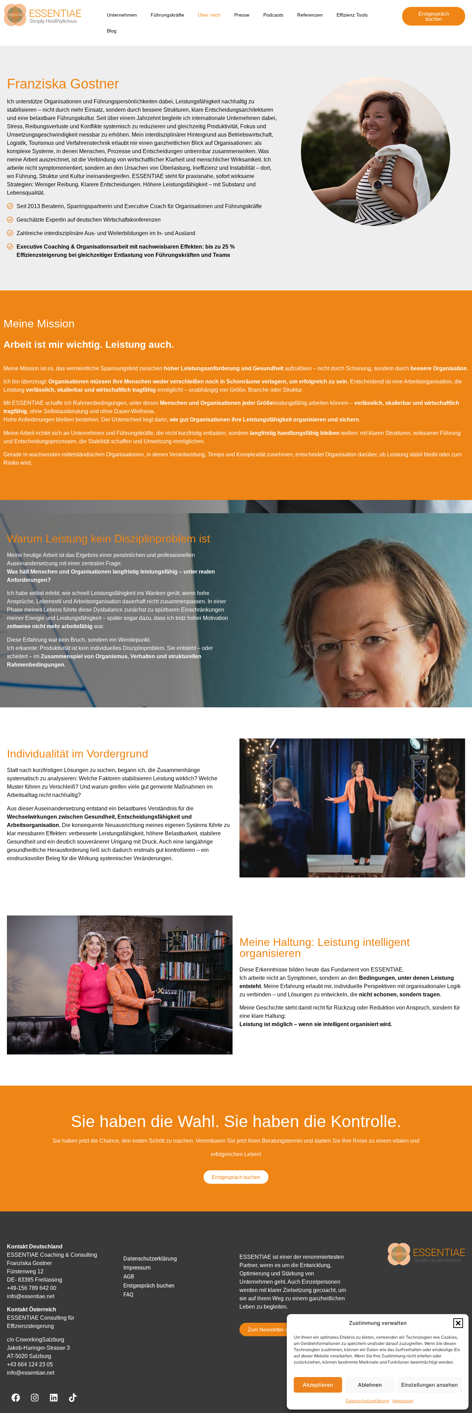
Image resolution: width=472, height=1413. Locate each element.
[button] (458, 1323)
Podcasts (273, 15)
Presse (241, 15)
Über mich (209, 15)
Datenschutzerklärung (367, 1400)
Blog (111, 31)
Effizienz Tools (352, 15)
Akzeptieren (318, 1385)
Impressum (403, 1400)
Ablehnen (370, 1385)
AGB (128, 1276)
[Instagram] (34, 1397)
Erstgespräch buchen (148, 1285)
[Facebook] (15, 1397)
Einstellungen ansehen (429, 1385)
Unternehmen (122, 15)
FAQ (128, 1294)
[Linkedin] (53, 1397)
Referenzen (310, 15)
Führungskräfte (167, 15)
